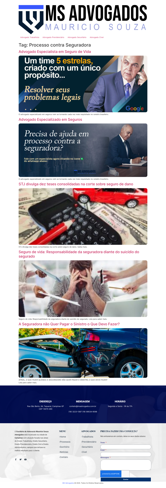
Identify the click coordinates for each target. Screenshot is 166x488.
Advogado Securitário (77, 37)
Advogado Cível (97, 37)
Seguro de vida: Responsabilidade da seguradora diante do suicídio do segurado (79, 254)
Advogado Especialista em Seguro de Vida (55, 51)
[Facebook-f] (16, 459)
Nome (102, 442)
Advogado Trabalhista (29, 37)
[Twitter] (21, 459)
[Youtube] (25, 459)
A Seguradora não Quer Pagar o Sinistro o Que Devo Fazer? (69, 324)
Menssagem (104, 457)
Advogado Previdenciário (53, 37)
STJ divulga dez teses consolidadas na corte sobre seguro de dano (76, 184)
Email (102, 450)
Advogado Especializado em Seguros (50, 119)
